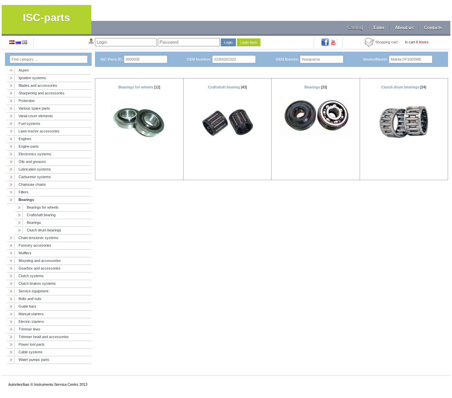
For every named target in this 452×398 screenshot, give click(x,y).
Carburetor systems (35, 177)
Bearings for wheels (43, 207)
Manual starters (31, 314)
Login (228, 42)
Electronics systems (35, 154)
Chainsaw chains (32, 184)
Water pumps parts (34, 360)
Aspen (24, 70)
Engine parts (29, 146)
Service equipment (33, 291)
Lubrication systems (35, 169)
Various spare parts (34, 108)
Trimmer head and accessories (44, 337)
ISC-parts (46, 18)
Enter (379, 27)
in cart (417, 42)
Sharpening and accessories (42, 93)
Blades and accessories (38, 85)
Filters (23, 192)
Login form (248, 42)
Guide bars (27, 306)
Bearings (26, 200)
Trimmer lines (29, 329)
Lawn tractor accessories (39, 131)
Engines (25, 139)
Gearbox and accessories (40, 268)
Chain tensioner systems (39, 238)
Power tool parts (32, 344)
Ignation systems (32, 78)
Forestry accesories (35, 245)
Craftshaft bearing (41, 215)
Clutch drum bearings (44, 230)
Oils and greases (32, 162)
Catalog (355, 27)
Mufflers (25, 253)
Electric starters (31, 321)
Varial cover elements (36, 116)
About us (404, 27)
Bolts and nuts (30, 299)
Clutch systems (31, 276)
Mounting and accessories (40, 261)
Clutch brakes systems (37, 283)
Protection (27, 101)
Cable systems (31, 352)
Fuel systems (29, 123)
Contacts (433, 27)
